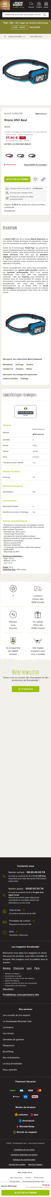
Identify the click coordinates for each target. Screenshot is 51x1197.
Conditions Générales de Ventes (24, 1155)
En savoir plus (9, 211)
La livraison (8, 1027)
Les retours (8, 1033)
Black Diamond (13, 113)
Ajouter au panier (17, 179)
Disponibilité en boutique (35, 165)
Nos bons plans (16, 1178)
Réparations (8, 1045)
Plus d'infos (8, 989)
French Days (15, 1181)
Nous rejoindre (10, 1070)
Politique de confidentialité (24, 1160)
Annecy (6, 968)
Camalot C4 (8, 369)
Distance (20, 369)
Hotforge (19, 364)
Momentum (8, 364)
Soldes (28, 1178)
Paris (37, 968)
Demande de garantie (13, 1039)
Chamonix (18, 968)
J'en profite (34, 27)
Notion (29, 369)
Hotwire (29, 364)
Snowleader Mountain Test (33, 1181)
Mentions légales (35, 1164)
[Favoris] (35, 179)
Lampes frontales (15, 37)
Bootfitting (8, 1051)
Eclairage (24, 378)
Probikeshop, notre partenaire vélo (21, 994)
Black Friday (39, 1178)
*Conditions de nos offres (24, 1150)
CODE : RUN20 (18, 27)
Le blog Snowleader (12, 1063)
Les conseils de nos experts (16, 1015)
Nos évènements (11, 1057)
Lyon (29, 968)
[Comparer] (43, 179)
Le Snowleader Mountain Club (17, 1021)
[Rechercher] (46, 12)
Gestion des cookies (17, 1164)
